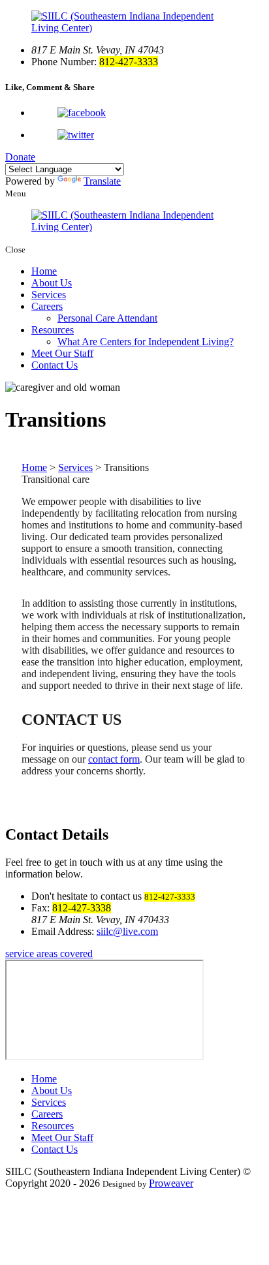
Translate (102, 181)
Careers (47, 306)
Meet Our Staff (62, 353)
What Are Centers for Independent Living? (145, 341)
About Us (51, 282)
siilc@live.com (127, 931)
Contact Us (54, 365)
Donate (20, 156)
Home (44, 271)
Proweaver (171, 1183)
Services (48, 294)
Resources (52, 329)
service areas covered (49, 953)
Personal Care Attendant (107, 318)
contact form (114, 759)
